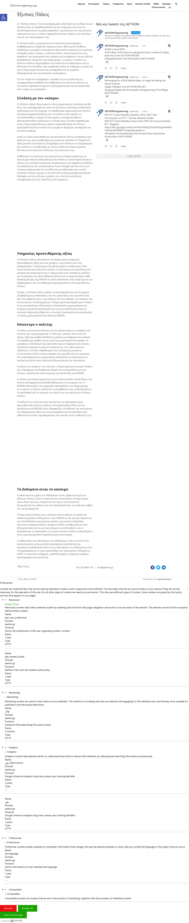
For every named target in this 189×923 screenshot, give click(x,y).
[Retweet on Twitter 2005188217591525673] (112, 103)
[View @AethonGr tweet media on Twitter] (107, 62)
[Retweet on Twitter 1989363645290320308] (112, 146)
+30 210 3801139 (84, 567)
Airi (25, 579)
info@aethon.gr (105, 567)
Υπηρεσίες (118, 3)
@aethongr (134, 46)
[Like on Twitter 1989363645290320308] (117, 146)
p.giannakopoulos (164, 579)
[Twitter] (158, 567)
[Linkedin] (164, 567)
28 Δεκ (144, 77)
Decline (8, 908)
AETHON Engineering (116, 45)
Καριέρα (166, 3)
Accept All (27, 908)
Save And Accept (13, 914)
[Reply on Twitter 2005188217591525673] (106, 103)
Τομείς (106, 3)
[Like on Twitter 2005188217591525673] (117, 103)
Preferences (15, 838)
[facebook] (153, 567)
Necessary (14, 599)
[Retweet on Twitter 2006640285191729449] (112, 68)
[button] (3, 17)
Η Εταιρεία (93, 3)
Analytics (13, 747)
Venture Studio (142, 3)
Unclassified (15, 889)
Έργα (129, 3)
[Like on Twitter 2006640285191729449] (117, 68)
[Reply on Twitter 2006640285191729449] (106, 68)
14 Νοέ (144, 111)
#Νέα (156, 3)
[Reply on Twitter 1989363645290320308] (106, 146)
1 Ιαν (144, 46)
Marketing (14, 692)
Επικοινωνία (158, 7)
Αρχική (81, 3)
